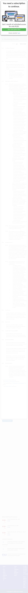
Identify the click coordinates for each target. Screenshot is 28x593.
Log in (19, 33)
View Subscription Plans (14, 29)
